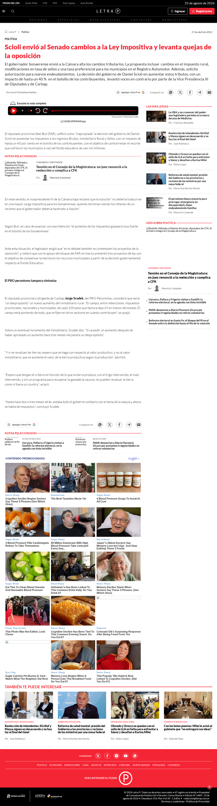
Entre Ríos (110, 765)
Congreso (174, 765)
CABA (85, 765)
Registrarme (204, 11)
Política (25, 31)
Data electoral (105, 19)
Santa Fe (96, 765)
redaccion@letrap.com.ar (196, 798)
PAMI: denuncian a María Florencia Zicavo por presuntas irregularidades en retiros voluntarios (176, 311)
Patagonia (159, 765)
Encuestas (141, 19)
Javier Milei (31, 2)
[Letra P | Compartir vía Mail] (209, 92)
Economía (56, 765)
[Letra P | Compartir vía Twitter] (180, 92)
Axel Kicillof (87, 2)
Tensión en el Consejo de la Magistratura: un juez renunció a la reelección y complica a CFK (179, 277)
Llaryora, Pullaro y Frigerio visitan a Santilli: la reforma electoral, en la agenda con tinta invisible (177, 301)
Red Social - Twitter (98, 756)
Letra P (12, 31)
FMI (55, 2)
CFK (45, 2)
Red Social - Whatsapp (135, 756)
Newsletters (174, 19)
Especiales (68, 19)
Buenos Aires (72, 765)
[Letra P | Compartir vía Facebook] (190, 92)
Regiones (39, 19)
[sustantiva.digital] (54, 796)
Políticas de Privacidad (197, 801)
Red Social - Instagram (116, 756)
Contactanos (85, 755)
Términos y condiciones (173, 801)
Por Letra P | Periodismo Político (21, 92)
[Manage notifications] (209, 787)
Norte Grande (141, 765)
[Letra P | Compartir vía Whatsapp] (170, 92)
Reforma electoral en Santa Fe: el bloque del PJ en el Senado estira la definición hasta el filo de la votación (179, 322)
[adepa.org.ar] (40, 796)
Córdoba (124, 765)
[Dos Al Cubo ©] (16, 796)
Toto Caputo (69, 2)
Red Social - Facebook (107, 756)
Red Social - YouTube (125, 756)
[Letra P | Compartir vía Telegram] (199, 92)
